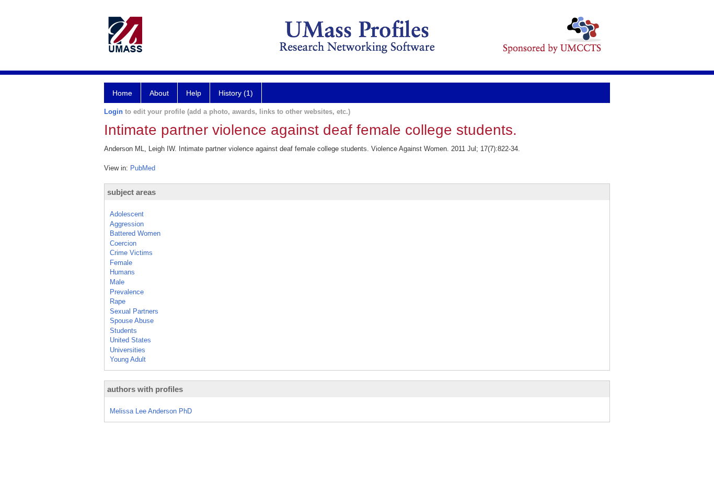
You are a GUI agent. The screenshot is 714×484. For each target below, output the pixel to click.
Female (121, 263)
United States (130, 340)
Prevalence (127, 292)
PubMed (142, 168)
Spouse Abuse (132, 321)
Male (117, 282)
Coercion (123, 243)
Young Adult (128, 359)
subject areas (131, 192)
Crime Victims (131, 253)
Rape (117, 301)
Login (113, 112)
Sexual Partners (134, 311)
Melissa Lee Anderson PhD (151, 411)
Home (122, 93)
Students (123, 331)
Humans (122, 272)
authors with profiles (145, 389)
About (159, 93)
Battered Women (135, 233)
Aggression (127, 224)
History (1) (235, 93)
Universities (127, 350)
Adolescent (127, 214)
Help (193, 93)
